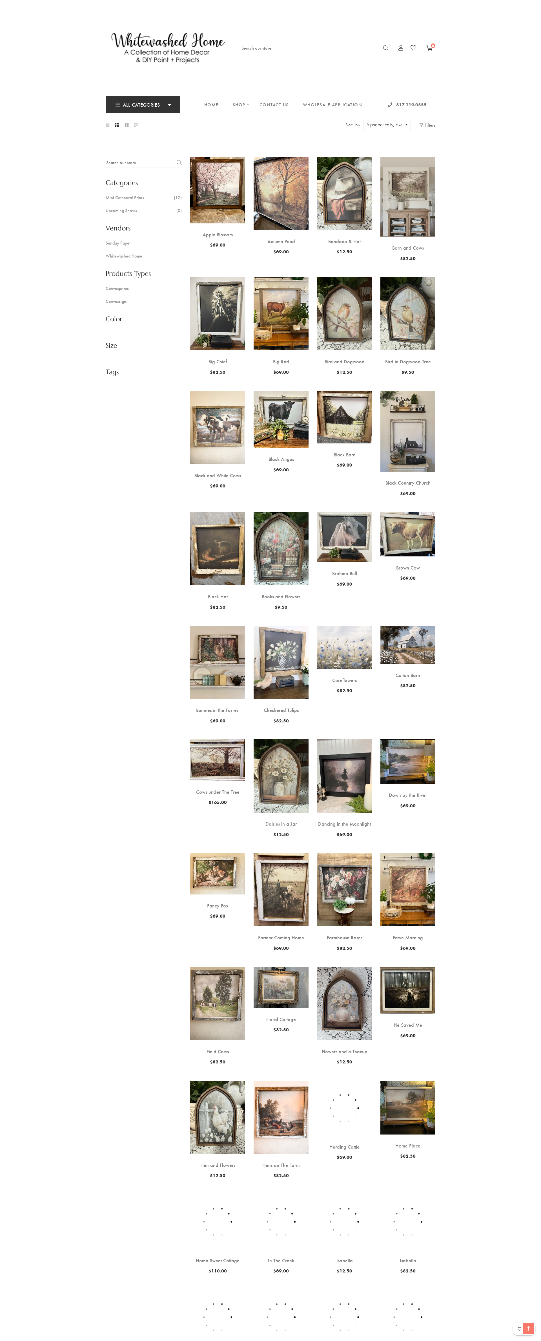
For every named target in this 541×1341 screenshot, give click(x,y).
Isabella (344, 1260)
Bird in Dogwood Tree (408, 361)
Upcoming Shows (144, 210)
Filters (430, 125)
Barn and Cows (408, 248)
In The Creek (281, 1260)
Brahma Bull (344, 573)
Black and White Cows (217, 475)
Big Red (281, 361)
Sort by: (353, 125)
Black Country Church (408, 483)
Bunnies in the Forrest (218, 710)
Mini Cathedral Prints (144, 197)
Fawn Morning (408, 937)
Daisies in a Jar (281, 824)
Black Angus (281, 459)
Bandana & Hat (344, 241)
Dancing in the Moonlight (344, 824)
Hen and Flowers (217, 1165)
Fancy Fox (218, 905)
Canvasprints (117, 288)
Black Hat (218, 596)
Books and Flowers (281, 596)
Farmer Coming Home (281, 937)
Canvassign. (116, 301)
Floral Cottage (281, 1019)
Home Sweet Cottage (218, 1260)
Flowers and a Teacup (344, 1051)
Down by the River (408, 795)
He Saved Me (408, 1025)
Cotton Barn (408, 675)
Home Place (407, 1145)
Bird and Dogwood (345, 361)
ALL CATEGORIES (141, 104)
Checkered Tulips (281, 710)
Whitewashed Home (124, 256)
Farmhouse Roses (344, 937)
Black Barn (345, 454)
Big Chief (218, 361)
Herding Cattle (344, 1141)
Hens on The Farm (281, 1165)
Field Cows (218, 1051)
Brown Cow (408, 567)
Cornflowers (344, 680)
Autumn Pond (281, 241)
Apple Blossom (218, 234)
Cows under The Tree (218, 792)
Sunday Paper (118, 243)
